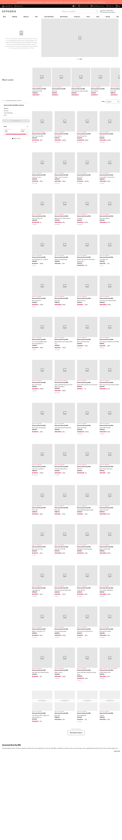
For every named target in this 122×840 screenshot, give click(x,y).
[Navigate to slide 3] (80, 59)
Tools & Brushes (8, 113)
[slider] (5, 134)
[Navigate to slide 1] (78, 59)
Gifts (5, 115)
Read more (117, 751)
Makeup (6, 108)
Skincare (6, 110)
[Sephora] (9, 11)
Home (3, 100)
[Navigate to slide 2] (79, 59)
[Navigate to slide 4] (82, 59)
